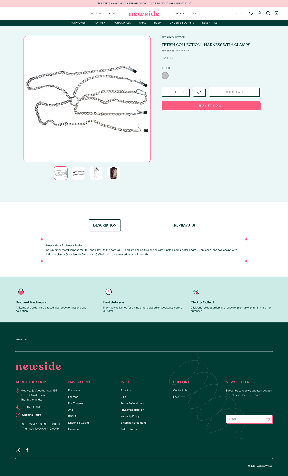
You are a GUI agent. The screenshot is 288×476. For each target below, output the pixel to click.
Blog (112, 13)
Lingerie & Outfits (181, 22)
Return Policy (129, 429)
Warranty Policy (130, 416)
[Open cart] (276, 13)
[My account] (259, 13)
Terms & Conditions (133, 403)
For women (78, 22)
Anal (142, 22)
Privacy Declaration (132, 409)
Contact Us (180, 390)
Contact (178, 13)
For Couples (122, 22)
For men (100, 22)
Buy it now (210, 105)
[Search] (268, 13)
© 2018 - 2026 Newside (260, 465)
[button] (199, 92)
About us (95, 13)
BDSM (157, 22)
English (21, 339)
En (237, 13)
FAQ (194, 13)
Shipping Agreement (133, 422)
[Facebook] (27, 450)
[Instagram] (18, 450)
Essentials (209, 22)
